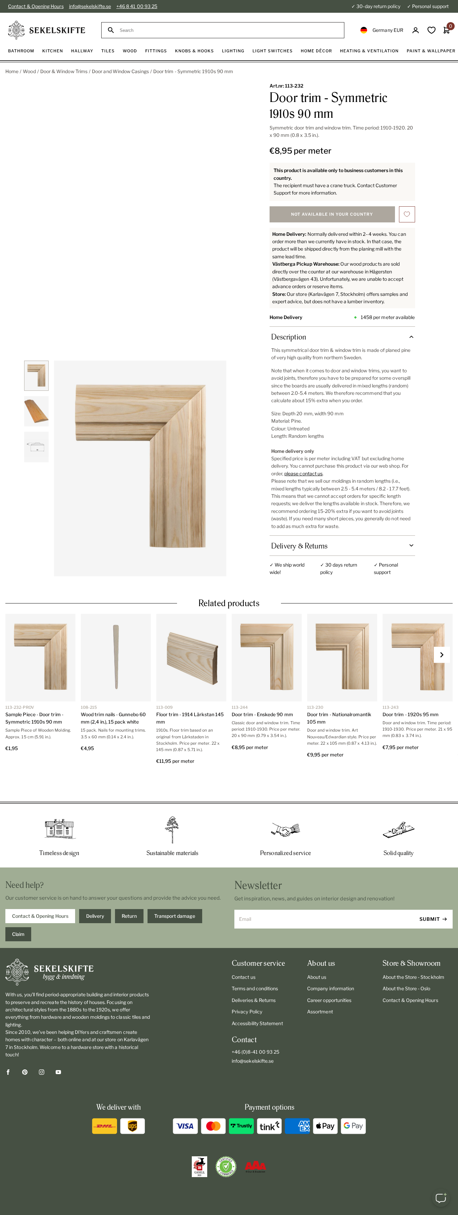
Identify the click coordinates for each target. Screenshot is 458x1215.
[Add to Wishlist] (407, 214)
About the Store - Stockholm (413, 953)
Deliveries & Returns (254, 976)
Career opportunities (329, 976)
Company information (330, 964)
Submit (429, 895)
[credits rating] (255, 1143)
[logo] (46, 30)
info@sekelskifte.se (90, 6)
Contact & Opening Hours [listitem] (40, 892)
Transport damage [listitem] (174, 892)
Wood (29, 71)
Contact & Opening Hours (36, 6)
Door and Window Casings (120, 71)
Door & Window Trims (64, 71)
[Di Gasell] (199, 1142)
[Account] (415, 30)
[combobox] (229, 30)
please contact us (303, 473)
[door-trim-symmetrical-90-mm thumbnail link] (36, 376)
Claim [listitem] (18, 910)
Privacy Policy (247, 987)
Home (11, 71)
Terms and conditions (255, 964)
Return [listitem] (129, 892)
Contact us (243, 953)
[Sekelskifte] (78, 948)
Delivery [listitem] (95, 892)
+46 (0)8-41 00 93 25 (255, 1028)
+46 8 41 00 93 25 (136, 6)
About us (317, 953)
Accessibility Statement (257, 999)
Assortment (320, 987)
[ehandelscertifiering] (226, 1142)
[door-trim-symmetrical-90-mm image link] (140, 468)
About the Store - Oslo (407, 964)
